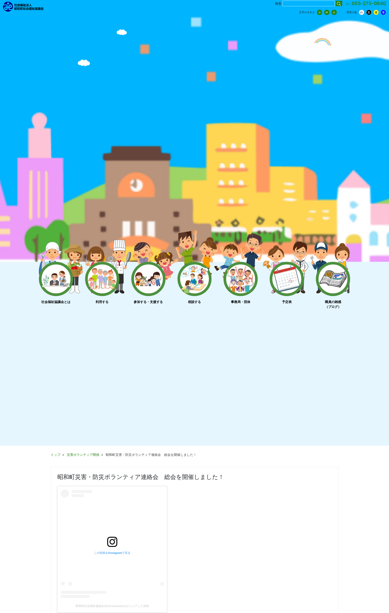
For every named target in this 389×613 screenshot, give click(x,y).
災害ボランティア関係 (83, 455)
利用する (102, 302)
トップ (55, 455)
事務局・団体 (240, 302)
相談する (194, 302)
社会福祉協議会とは (56, 302)
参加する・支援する (148, 302)
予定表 (287, 302)
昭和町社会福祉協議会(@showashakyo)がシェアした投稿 (112, 606)
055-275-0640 (369, 3)
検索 (278, 3)
